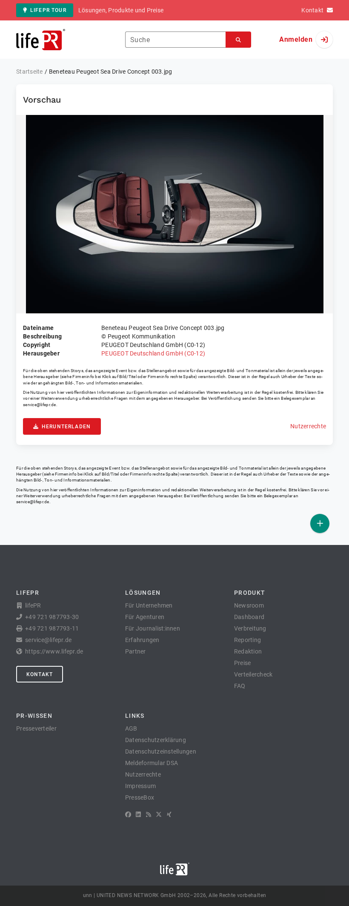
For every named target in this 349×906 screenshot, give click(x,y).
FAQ (240, 685)
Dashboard (249, 617)
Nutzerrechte (308, 426)
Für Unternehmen (149, 605)
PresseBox (139, 797)
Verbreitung (250, 628)
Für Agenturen (144, 617)
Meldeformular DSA (151, 763)
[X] (159, 814)
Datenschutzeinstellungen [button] (160, 751)
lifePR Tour (48, 10)
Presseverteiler (36, 728)
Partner (135, 651)
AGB (131, 728)
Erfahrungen (142, 639)
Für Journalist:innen (152, 628)
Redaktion (248, 651)
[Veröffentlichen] (319, 523)
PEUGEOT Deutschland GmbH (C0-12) (153, 353)
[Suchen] (238, 40)
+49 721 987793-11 (52, 628)
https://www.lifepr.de (54, 651)
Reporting (247, 639)
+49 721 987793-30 (52, 617)
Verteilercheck (253, 674)
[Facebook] (128, 814)
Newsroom (249, 605)
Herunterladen (66, 427)
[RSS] (148, 814)
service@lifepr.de (39, 404)
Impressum (140, 786)
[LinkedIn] (138, 814)
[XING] (169, 814)
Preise (242, 662)
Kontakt (39, 674)
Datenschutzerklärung (155, 740)
